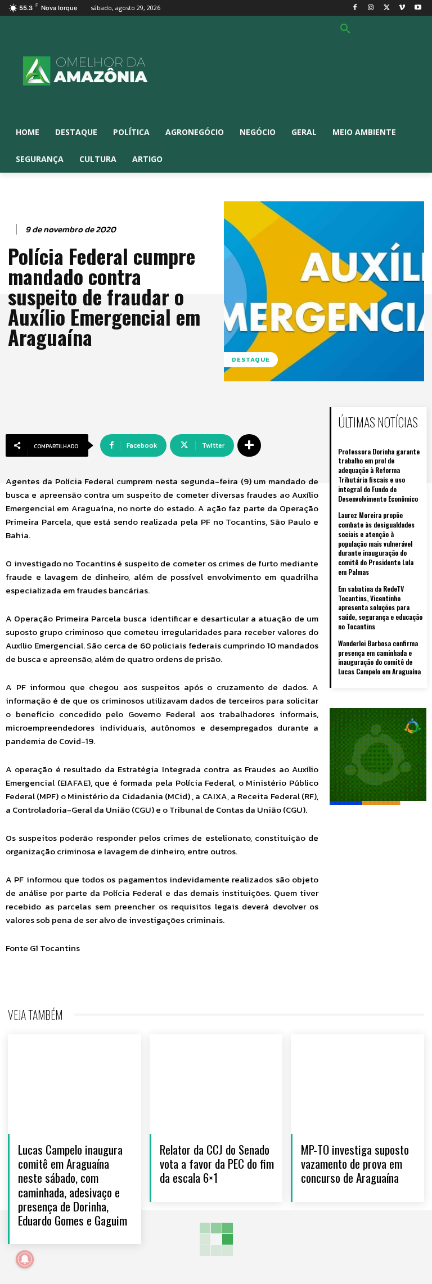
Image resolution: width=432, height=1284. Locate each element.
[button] (345, 29)
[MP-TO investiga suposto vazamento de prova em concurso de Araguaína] (357, 1084)
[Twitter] (386, 8)
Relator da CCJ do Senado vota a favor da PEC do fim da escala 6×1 (217, 1163)
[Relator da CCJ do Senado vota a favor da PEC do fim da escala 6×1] (216, 1084)
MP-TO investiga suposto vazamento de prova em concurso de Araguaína (355, 1163)
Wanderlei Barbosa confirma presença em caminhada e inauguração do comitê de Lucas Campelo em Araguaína (379, 657)
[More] (249, 445)
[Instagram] (370, 8)
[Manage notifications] (25, 1259)
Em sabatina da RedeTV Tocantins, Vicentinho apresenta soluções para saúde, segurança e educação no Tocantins (380, 607)
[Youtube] (417, 8)
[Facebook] (355, 8)
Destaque (251, 359)
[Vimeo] (401, 8)
